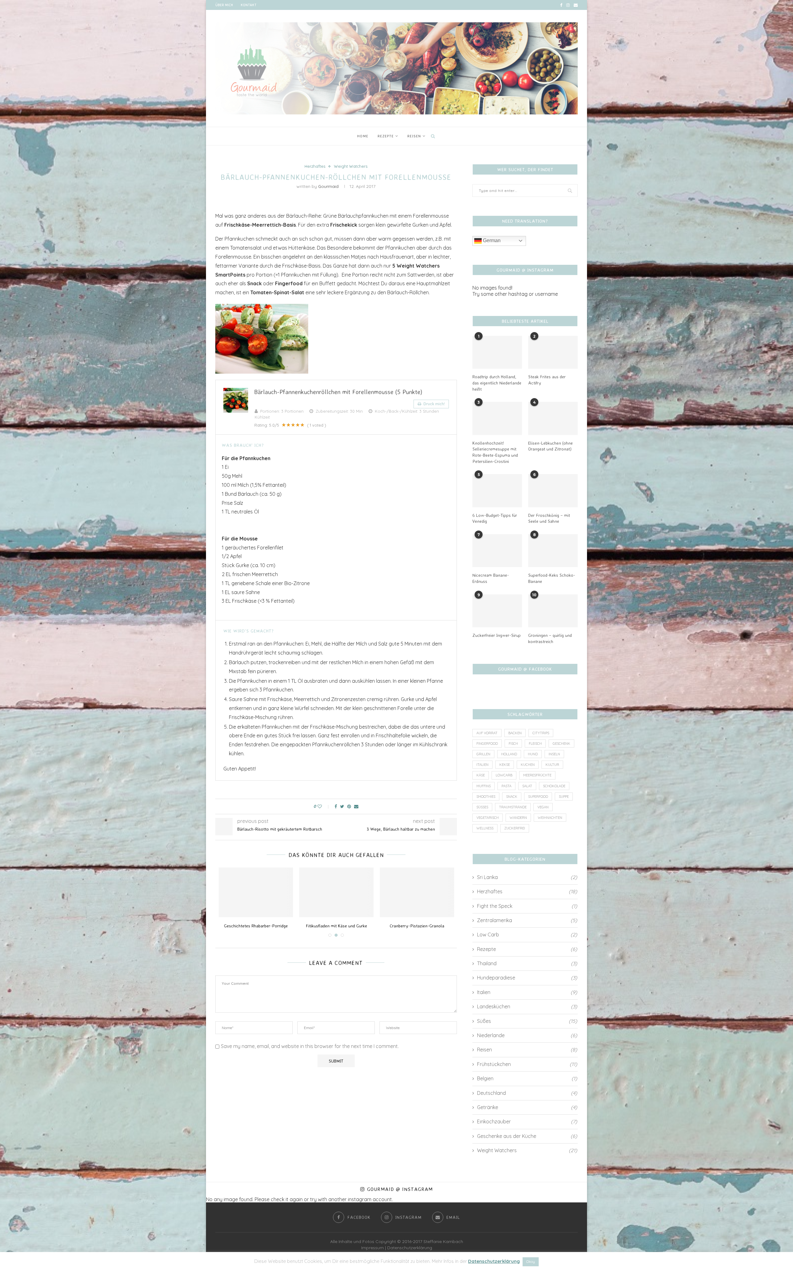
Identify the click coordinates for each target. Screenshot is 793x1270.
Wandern (518, 817)
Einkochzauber (527, 1121)
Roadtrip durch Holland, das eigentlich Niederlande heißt (496, 382)
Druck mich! (434, 404)
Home (362, 136)
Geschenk (561, 743)
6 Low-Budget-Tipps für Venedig (494, 518)
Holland (509, 754)
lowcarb (504, 775)
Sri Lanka (527, 877)
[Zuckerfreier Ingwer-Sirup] (497, 611)
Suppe (564, 796)
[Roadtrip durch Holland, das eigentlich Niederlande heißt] (497, 352)
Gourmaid (328, 186)
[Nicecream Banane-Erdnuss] (497, 550)
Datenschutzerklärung (409, 1247)
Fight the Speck (527, 906)
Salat (527, 786)
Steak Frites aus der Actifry (547, 379)
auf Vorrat (486, 733)
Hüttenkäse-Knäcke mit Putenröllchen (336, 925)
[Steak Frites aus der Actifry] (553, 352)
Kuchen (528, 764)
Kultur (552, 764)
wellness (484, 828)
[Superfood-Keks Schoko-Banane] (553, 550)
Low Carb (527, 934)
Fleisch (535, 743)
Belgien (527, 1078)
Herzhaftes (314, 166)
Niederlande (527, 1035)
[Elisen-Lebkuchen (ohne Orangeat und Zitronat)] (553, 418)
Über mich (224, 5)
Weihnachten (550, 817)
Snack (511, 796)
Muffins (483, 786)
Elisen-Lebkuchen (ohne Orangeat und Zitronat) (550, 446)
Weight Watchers (350, 166)
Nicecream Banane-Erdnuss (490, 578)
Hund (533, 754)
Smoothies (485, 796)
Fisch (513, 743)
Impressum (372, 1247)
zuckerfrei (514, 828)
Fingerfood (487, 743)
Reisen (414, 136)
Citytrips (540, 733)
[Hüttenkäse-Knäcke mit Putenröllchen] (336, 892)
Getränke (527, 1107)
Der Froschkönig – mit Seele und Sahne (549, 518)
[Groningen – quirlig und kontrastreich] (553, 611)
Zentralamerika (527, 920)
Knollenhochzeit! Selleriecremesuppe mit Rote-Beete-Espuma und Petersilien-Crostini (495, 452)
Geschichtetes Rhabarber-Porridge (417, 925)
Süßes (482, 807)
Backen (515, 733)
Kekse (504, 764)
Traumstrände (513, 807)
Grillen (483, 754)
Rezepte (386, 136)
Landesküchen (527, 1006)
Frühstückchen (527, 1064)
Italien (482, 764)
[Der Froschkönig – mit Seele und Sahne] (553, 490)
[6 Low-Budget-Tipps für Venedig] (497, 490)
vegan (543, 807)
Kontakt (248, 5)
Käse (480, 775)
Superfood (538, 796)
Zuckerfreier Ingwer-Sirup (496, 635)
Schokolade (554, 786)
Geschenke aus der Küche (527, 1136)
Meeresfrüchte (537, 775)
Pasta (506, 786)
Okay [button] (530, 1261)
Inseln (554, 754)
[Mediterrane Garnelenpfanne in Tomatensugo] (256, 892)
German (491, 240)
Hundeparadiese (527, 978)
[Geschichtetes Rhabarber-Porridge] (417, 892)
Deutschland (527, 1093)
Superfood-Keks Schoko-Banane (551, 578)
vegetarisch (487, 817)
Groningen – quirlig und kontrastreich (550, 638)
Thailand (527, 963)
